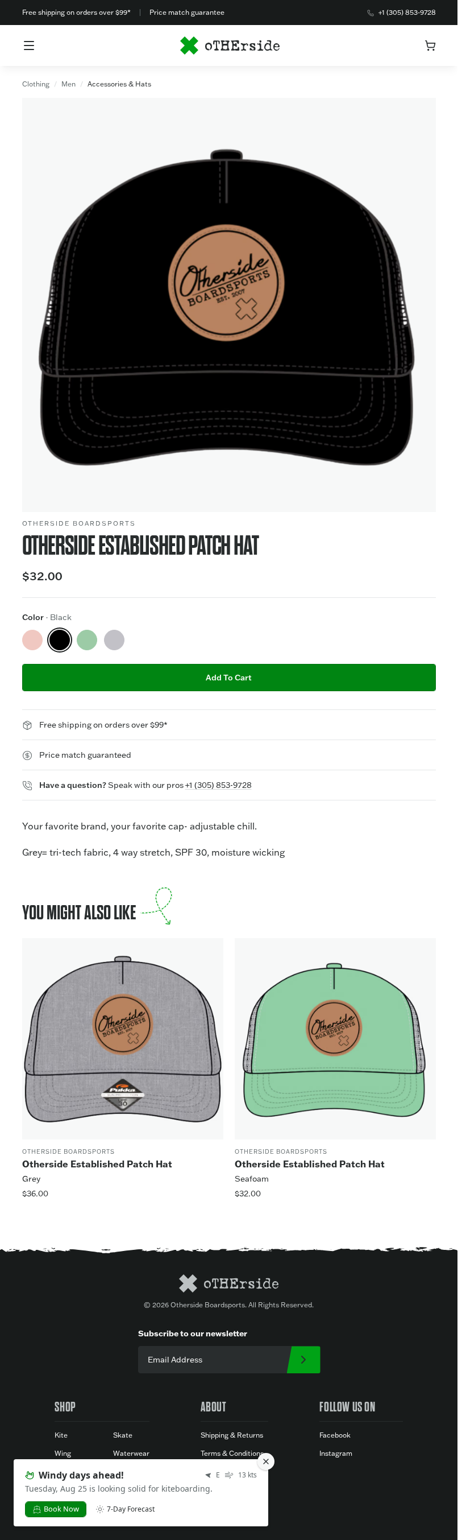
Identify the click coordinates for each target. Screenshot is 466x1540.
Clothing (35, 84)
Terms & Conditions (232, 1453)
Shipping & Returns (232, 1435)
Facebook (335, 1435)
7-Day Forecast (131, 1509)
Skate (122, 1435)
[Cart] (430, 45)
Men (68, 84)
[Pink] (32, 640)
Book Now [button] (61, 1509)
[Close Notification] (266, 1461)
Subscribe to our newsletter (192, 1333)
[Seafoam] (87, 640)
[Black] (59, 640)
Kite (61, 1435)
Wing (63, 1453)
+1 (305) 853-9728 (407, 12)
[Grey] (114, 640)
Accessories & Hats (119, 84)
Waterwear (131, 1453)
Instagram (335, 1453)
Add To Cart (229, 677)
